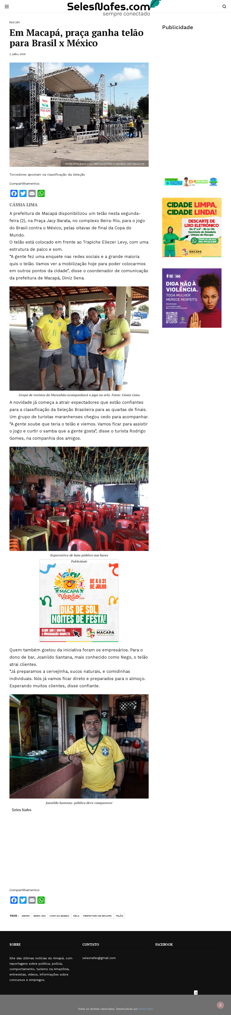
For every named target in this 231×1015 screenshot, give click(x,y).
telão (119, 916)
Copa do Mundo (59, 916)
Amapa (26, 916)
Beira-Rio (40, 916)
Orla (76, 916)
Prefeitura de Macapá (97, 916)
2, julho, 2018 (17, 54)
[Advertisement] (79, 852)
